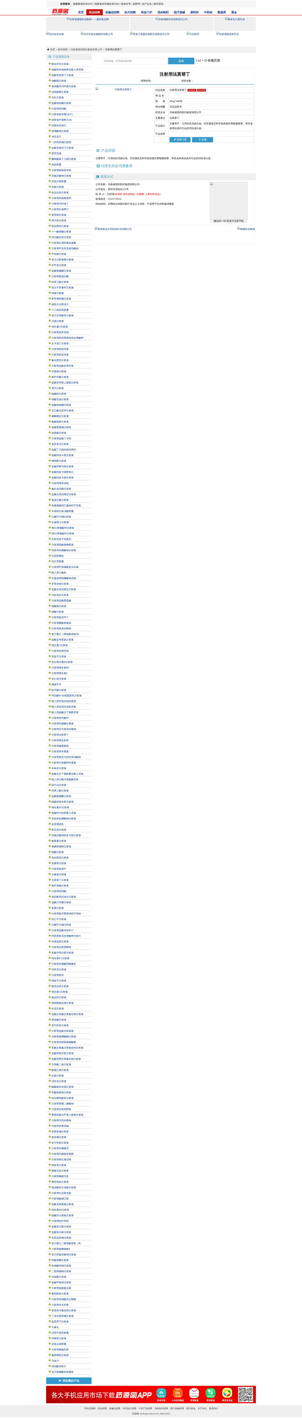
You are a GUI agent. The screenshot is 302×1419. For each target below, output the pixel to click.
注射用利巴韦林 (60, 1221)
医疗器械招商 (177, 1408)
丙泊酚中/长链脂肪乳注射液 (67, 695)
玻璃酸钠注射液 (60, 131)
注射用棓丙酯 (59, 108)
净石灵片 (56, 136)
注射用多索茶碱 (60, 1126)
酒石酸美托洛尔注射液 (64, 897)
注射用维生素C (60, 673)
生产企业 (147, 4)
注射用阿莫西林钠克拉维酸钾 (67, 338)
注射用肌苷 (58, 975)
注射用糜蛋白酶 (60, 276)
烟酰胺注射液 (59, 80)
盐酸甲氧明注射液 (61, 1282)
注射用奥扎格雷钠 (61, 1159)
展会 (234, 12)
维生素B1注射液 (60, 807)
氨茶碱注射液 (59, 1137)
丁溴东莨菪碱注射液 (63, 1316)
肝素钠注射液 (59, 371)
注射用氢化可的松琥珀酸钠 (66, 757)
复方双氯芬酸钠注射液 (64, 1254)
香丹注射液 (58, 388)
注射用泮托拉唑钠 (61, 1120)
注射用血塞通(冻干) (62, 114)
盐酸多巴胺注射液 (61, 1226)
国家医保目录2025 (83, 4)
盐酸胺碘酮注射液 (61, 271)
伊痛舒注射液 (59, 1338)
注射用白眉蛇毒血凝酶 (64, 243)
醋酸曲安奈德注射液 (63, 1087)
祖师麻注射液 (59, 433)
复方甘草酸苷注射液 (63, 315)
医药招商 (63, 49)
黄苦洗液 (56, 153)
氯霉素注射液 (59, 841)
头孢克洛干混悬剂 (61, 539)
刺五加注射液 (59, 829)
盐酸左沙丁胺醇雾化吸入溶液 (67, 774)
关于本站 (202, 1408)
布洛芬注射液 (59, 768)
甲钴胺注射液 (59, 254)
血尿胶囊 (56, 164)
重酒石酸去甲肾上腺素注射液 (67, 1115)
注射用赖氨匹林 (60, 1349)
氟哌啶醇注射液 (60, 421)
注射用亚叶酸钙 (60, 718)
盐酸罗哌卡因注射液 (63, 466)
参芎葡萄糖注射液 (61, 298)
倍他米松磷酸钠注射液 (64, 818)
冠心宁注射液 (59, 919)
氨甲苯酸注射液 (60, 885)
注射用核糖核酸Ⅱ (61, 1249)
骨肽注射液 (58, 187)
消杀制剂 (163, 12)
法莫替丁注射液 (60, 880)
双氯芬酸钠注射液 (61, 175)
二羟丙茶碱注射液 (61, 142)
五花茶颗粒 (58, 556)
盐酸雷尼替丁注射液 (63, 75)
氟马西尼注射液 (60, 360)
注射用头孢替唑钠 (61, 947)
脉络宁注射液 (59, 980)
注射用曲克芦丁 (60, 617)
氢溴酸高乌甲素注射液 (64, 86)
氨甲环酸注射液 (60, 377)
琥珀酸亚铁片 (59, 1366)
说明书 (136, 4)
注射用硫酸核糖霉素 (63, 544)
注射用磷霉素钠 (60, 746)
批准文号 (126, 4)
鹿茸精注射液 (59, 215)
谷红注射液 (58, 97)
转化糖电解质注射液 (63, 1098)
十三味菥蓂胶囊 (60, 310)
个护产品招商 (145, 1408)
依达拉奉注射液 (60, 192)
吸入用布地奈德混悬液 (64, 701)
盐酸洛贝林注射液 (61, 1232)
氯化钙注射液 (59, 997)
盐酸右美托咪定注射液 (64, 494)
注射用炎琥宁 (59, 869)
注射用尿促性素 (60, 354)
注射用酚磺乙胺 (60, 1198)
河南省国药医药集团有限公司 (86, 49)
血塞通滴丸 (58, 824)
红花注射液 (58, 1008)
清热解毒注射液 (60, 92)
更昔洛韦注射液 (60, 444)
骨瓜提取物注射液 (61, 1237)
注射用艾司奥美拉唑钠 (64, 729)
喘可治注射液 (59, 785)
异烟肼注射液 (59, 1277)
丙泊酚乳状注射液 (61, 237)
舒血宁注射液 (59, 656)
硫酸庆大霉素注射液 (63, 1215)
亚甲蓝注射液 (59, 265)
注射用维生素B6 (60, 667)
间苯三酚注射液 (60, 282)
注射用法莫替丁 (60, 734)
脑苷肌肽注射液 (60, 1182)
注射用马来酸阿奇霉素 (64, 762)
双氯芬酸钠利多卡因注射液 (66, 835)
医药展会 (190, 1408)
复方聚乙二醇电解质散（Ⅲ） (67, 1243)
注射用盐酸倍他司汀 (63, 930)
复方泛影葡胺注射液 (63, 259)
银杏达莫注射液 (60, 986)
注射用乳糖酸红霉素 (63, 723)
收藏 (204, 139)
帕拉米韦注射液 (60, 64)
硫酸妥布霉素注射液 (63, 639)
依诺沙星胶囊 (59, 181)
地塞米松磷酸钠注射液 (64, 550)
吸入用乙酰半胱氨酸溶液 (65, 779)
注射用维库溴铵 (60, 483)
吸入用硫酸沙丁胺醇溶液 (65, 712)
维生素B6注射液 (60, 1210)
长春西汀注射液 (60, 522)
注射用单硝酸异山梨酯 (64, 1299)
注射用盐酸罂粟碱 (61, 600)
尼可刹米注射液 (60, 1025)
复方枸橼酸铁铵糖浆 (63, 1372)
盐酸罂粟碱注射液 (61, 427)
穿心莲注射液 (59, 679)
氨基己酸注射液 (60, 500)
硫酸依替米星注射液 (63, 802)
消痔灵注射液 (59, 969)
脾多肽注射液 (59, 1165)
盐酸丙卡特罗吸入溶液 (64, 813)
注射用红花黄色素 (61, 1193)
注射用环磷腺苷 (60, 1148)
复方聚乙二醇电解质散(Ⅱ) (65, 634)
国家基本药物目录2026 (107, 4)
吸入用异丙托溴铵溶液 (64, 706)
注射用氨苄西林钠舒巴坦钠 (66, 913)
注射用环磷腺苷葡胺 (63, 1154)
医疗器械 (179, 12)
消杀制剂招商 (161, 1408)
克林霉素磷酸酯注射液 (64, 1036)
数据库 (222, 12)
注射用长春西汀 (60, 209)
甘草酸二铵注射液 (61, 1064)
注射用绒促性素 (60, 349)
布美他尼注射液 (60, 941)
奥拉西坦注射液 (60, 857)
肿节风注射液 (59, 220)
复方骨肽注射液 (60, 1142)
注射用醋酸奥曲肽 (61, 623)
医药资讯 (158, 4)
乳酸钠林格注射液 (61, 1092)
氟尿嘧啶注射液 (60, 1355)
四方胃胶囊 (58, 561)
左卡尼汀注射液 (60, 343)
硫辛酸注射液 (59, 690)
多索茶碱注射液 (60, 1131)
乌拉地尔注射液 (60, 595)
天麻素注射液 (59, 874)
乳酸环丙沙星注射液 (63, 952)
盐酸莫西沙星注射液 (63, 1053)
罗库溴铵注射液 (60, 584)
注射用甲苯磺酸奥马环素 (65, 567)
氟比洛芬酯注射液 (61, 488)
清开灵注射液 (59, 1081)
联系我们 (213, 1408)
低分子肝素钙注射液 (63, 287)
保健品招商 (112, 12)
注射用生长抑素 (60, 1305)
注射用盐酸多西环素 (63, 366)
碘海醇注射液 (59, 461)
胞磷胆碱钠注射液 (61, 846)
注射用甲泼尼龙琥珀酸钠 (65, 248)
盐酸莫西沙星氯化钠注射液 (66, 1059)
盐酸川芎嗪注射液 (61, 902)
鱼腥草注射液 (59, 863)
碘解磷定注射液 (60, 416)
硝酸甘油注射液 (60, 399)
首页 (81, 12)
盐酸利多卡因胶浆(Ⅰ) (63, 472)
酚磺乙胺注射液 (60, 1070)
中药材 (208, 12)
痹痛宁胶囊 (58, 293)
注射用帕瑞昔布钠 (61, 170)
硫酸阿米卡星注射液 (63, 455)
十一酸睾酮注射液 (61, 231)
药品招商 (94, 12)
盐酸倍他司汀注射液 (63, 148)
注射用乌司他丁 (60, 203)
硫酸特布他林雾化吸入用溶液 (67, 69)
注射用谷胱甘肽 (60, 651)
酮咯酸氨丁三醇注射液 (64, 159)
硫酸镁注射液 (59, 393)
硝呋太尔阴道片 (60, 304)
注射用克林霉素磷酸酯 (64, 1042)
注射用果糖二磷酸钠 (63, 1103)
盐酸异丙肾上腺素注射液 (65, 382)
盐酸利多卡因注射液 (63, 477)
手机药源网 (89, 1408)
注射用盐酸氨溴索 (61, 1288)
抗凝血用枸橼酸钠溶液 (64, 578)
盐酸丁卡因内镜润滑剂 (64, 449)
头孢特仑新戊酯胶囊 (63, 511)
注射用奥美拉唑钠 (61, 628)
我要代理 (181, 139)
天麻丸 (55, 1327)
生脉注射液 (58, 1075)
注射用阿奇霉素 (60, 751)
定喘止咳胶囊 (59, 1344)
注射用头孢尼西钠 (61, 1109)
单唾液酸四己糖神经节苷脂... (67, 505)
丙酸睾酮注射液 (60, 1260)
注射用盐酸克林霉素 (63, 1031)
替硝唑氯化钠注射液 (63, 1003)
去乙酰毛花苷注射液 (63, 410)
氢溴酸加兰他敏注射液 (64, 1187)
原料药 (194, 12)
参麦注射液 (58, 908)
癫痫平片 (56, 684)
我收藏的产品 (70, 1380)
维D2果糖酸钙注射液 (63, 528)
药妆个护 (146, 12)
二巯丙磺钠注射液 (61, 1271)
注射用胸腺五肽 (60, 1176)
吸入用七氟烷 (59, 572)
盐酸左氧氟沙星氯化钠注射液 (67, 1014)
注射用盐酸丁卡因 (61, 438)
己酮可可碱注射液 (61, 516)
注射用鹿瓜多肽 (60, 740)
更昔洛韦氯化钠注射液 (64, 1310)
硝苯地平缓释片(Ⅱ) (62, 120)
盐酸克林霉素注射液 (63, 1204)
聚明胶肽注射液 (60, 1293)
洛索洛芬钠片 (59, 125)
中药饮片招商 (129, 1408)
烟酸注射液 (58, 611)
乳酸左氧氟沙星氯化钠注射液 (67, 1047)
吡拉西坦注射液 (60, 226)
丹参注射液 (58, 321)
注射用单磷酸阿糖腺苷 (64, 964)
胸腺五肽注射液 (60, 1170)
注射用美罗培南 (60, 332)
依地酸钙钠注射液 (61, 1265)
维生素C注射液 (60, 326)
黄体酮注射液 (59, 1019)
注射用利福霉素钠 (61, 198)
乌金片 (55, 1360)
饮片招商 (130, 12)
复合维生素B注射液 (62, 662)
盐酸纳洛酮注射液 (61, 103)
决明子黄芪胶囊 (60, 1332)
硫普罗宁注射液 (60, 1321)
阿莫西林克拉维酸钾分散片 (66, 936)
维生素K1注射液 (60, 958)
